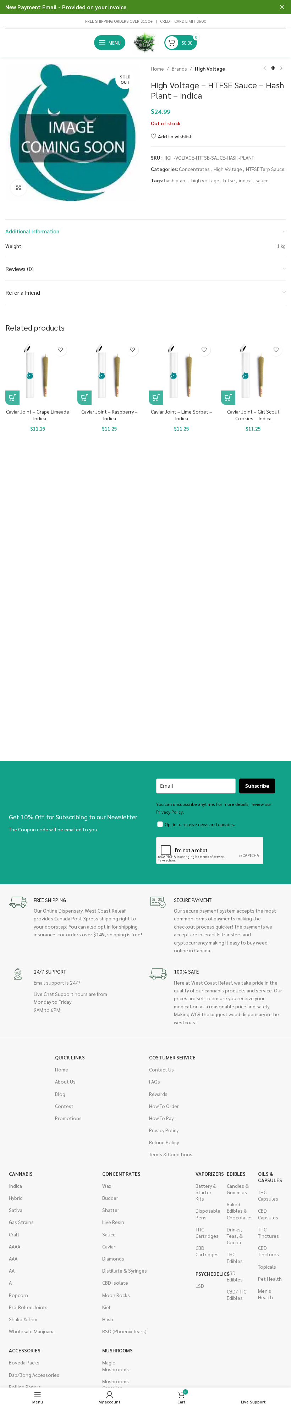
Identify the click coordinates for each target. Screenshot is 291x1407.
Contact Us (161, 1069)
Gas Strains (21, 1222)
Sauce (109, 1234)
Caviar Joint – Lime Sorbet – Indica (181, 415)
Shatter (110, 1210)
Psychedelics (208, 1273)
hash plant (175, 180)
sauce (262, 180)
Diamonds (113, 1258)
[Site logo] (144, 42)
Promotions (68, 1118)
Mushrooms (114, 1350)
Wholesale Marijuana (32, 1331)
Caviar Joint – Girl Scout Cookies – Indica (253, 415)
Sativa (15, 1210)
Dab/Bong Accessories (34, 1375)
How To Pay (161, 1118)
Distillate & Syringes (124, 1270)
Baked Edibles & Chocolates (239, 1210)
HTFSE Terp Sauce (265, 169)
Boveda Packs (24, 1362)
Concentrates (194, 169)
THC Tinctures (268, 1232)
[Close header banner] (282, 7)
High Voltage (210, 68)
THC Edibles (235, 1257)
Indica (15, 1185)
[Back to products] (273, 68)
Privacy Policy (164, 1130)
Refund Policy (164, 1142)
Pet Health (270, 1278)
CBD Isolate (115, 1282)
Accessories (24, 1350)
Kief (106, 1307)
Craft (14, 1234)
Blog (60, 1094)
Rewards (158, 1094)
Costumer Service (172, 1057)
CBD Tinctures (268, 1251)
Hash (107, 1319)
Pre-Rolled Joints (28, 1307)
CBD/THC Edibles (236, 1294)
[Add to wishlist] (60, 350)
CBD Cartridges (207, 1251)
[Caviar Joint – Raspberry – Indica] (109, 372)
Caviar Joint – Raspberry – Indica (109, 415)
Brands (179, 68)
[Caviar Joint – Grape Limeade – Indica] (37, 372)
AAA (13, 1258)
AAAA (14, 1246)
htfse (229, 180)
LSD (200, 1286)
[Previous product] (264, 68)
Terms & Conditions (170, 1154)
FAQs (154, 1081)
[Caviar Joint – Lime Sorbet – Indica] (181, 372)
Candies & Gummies (238, 1188)
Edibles (236, 1173)
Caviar (108, 1246)
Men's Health (265, 1293)
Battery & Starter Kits (206, 1192)
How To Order (164, 1106)
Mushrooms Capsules (114, 1384)
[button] (12, 397)
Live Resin (113, 1222)
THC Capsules (268, 1195)
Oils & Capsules (270, 1176)
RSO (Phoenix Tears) (124, 1331)
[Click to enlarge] (19, 188)
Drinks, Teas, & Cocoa (235, 1235)
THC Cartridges (207, 1232)
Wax (106, 1185)
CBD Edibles (235, 1276)
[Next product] (281, 68)
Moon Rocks (116, 1295)
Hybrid (16, 1198)
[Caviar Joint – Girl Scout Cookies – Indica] (253, 372)
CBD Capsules (268, 1213)
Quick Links (70, 1057)
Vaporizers (208, 1173)
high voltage (205, 180)
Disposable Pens (208, 1213)
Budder (110, 1198)
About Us (65, 1081)
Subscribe (257, 785)
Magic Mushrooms (114, 1365)
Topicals (267, 1266)
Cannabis (21, 1173)
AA (12, 1270)
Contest (64, 1106)
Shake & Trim (23, 1319)
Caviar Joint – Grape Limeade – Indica (37, 415)
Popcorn (18, 1295)
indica (245, 180)
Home (157, 68)
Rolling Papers (25, 1387)
